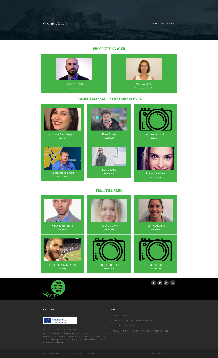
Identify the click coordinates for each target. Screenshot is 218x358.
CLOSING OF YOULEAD (121, 315)
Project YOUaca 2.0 (76, 354)
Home (155, 23)
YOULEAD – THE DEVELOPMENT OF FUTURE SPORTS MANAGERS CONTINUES (140, 331)
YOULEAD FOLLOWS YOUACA (123, 326)
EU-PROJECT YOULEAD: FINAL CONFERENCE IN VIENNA (132, 320)
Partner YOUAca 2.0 (53, 354)
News (91, 354)
